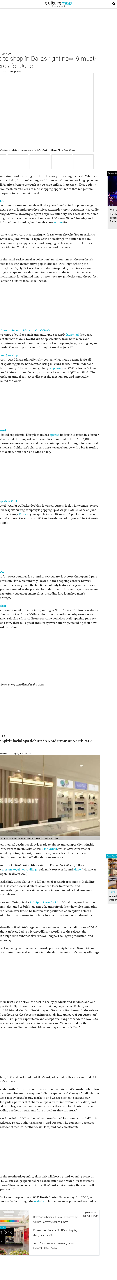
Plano (77, 869)
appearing (56, 368)
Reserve (24, 514)
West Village (29, 869)
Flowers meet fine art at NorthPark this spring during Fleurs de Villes (55, 1233)
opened (55, 434)
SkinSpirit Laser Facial (44, 902)
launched (72, 334)
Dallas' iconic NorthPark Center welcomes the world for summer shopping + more (55, 1219)
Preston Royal (11, 869)
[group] (18, 161)
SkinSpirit (49, 849)
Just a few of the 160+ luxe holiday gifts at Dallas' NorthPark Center (53, 1246)
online (58, 222)
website (39, 1201)
